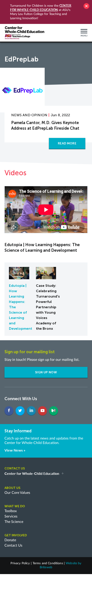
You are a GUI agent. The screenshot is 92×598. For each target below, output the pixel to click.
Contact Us (13, 545)
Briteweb (46, 567)
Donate (10, 540)
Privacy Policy (20, 563)
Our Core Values (17, 492)
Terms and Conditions (48, 563)
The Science (13, 522)
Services (10, 516)
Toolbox (10, 511)
